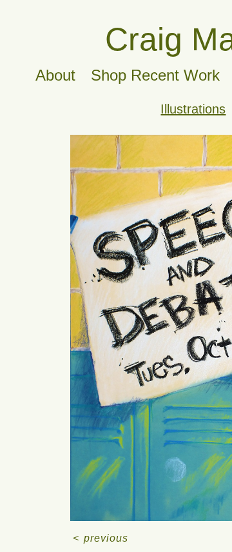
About (55, 75)
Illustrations (193, 109)
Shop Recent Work (155, 75)
